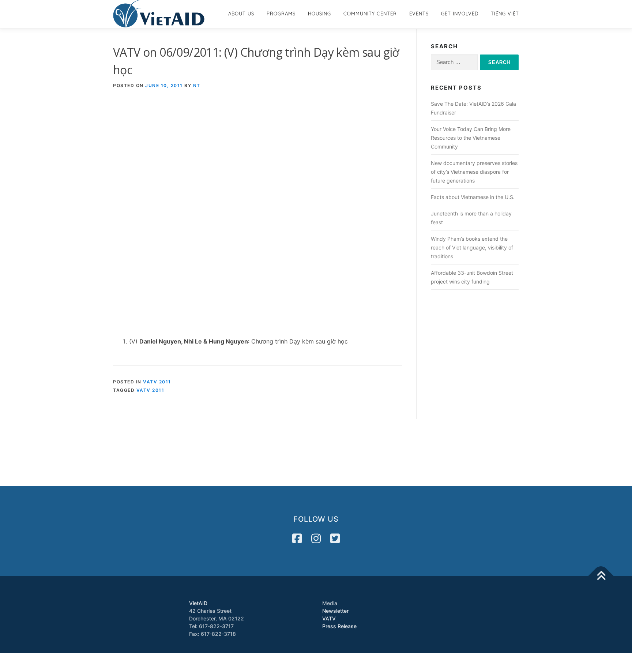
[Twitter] (335, 538)
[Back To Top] (601, 576)
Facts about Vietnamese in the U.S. (473, 197)
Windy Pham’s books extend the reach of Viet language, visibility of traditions (472, 247)
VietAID (198, 603)
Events (419, 13)
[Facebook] (297, 538)
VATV (329, 618)
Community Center (370, 13)
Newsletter (335, 611)
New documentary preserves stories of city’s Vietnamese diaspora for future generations (474, 172)
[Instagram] (316, 538)
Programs (281, 13)
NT (196, 85)
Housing (319, 13)
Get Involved (459, 13)
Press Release (339, 626)
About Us (241, 13)
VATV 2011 (157, 381)
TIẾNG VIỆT (505, 13)
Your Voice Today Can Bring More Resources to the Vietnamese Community (471, 138)
